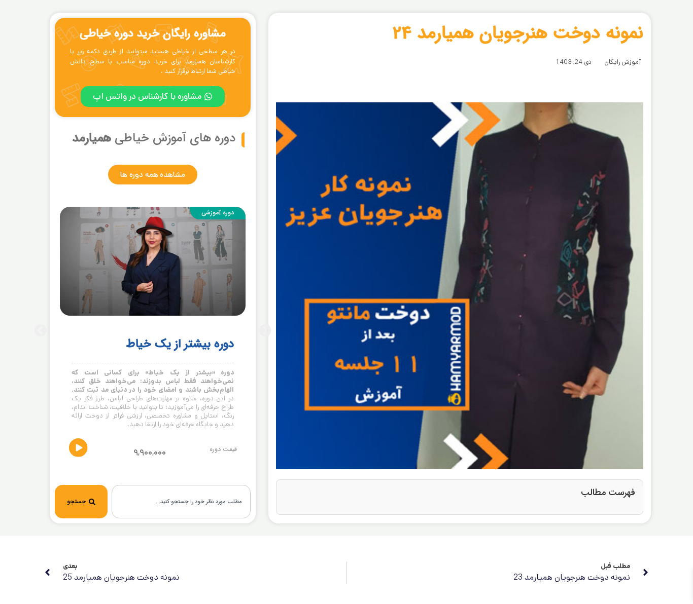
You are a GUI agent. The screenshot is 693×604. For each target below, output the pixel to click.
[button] (40, 330)
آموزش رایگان (622, 62)
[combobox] (181, 501)
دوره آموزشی (217, 212)
